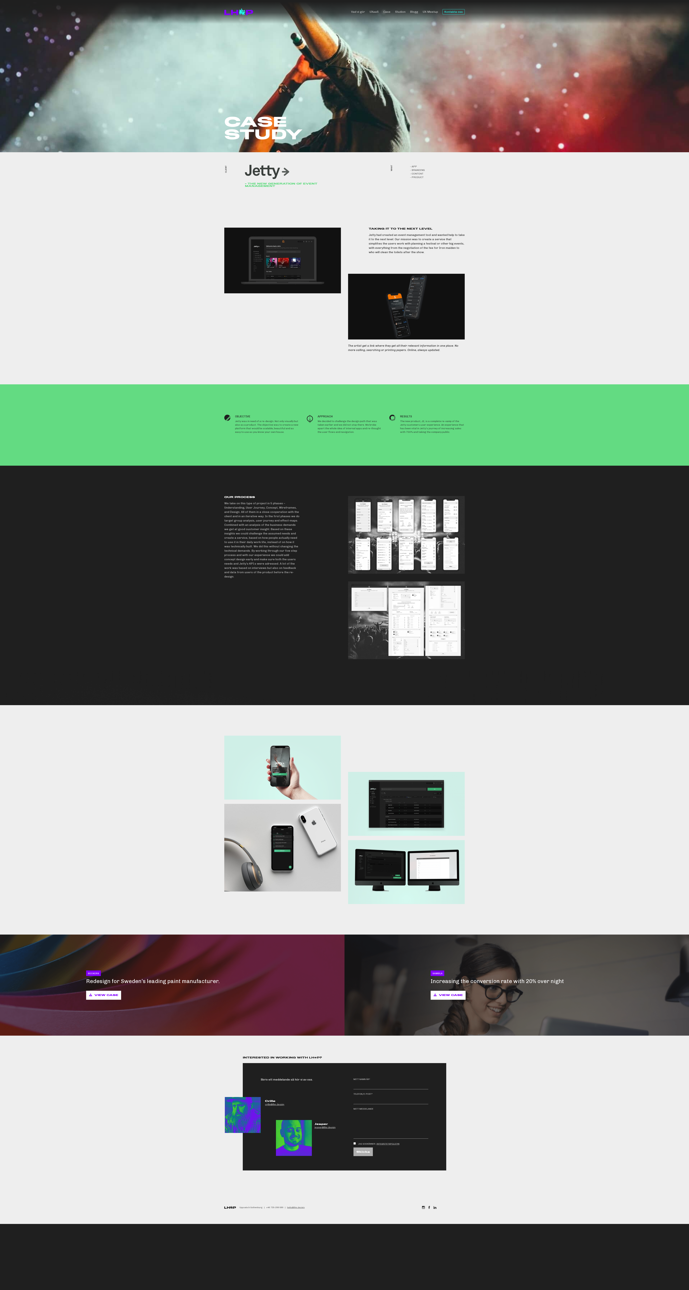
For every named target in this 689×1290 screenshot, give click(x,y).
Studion (400, 11)
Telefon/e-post (363, 1094)
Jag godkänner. (378, 1144)
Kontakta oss (453, 11)
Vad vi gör (358, 11)
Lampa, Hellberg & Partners (238, 12)
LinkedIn (434, 1207)
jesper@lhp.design (325, 1127)
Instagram (423, 1207)
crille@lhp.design (274, 1104)
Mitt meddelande (363, 1109)
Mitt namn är (361, 1079)
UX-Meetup (430, 11)
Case (386, 11)
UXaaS (374, 11)
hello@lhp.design (296, 1207)
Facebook (429, 1207)
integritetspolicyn (387, 1144)
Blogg (414, 11)
